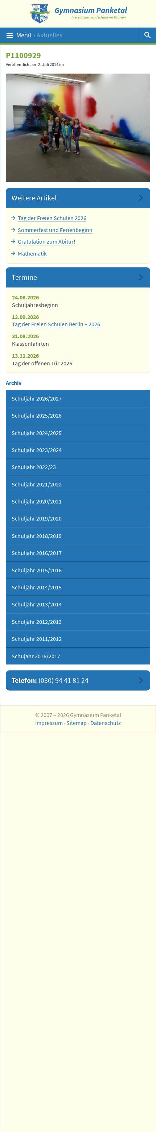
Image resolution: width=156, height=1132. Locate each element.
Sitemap (76, 722)
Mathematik (32, 253)
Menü (39, 35)
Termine (24, 277)
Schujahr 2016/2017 (36, 656)
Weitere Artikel (34, 197)
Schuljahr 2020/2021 (37, 501)
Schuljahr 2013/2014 (37, 604)
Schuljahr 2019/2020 (37, 518)
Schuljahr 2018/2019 (37, 535)
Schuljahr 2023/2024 (37, 449)
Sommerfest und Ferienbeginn (55, 229)
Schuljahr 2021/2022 (37, 484)
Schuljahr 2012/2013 (37, 621)
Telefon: (50, 680)
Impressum (49, 722)
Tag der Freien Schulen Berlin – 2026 (56, 324)
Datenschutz (105, 722)
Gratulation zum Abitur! (46, 241)
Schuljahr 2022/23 (34, 466)
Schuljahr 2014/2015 (37, 587)
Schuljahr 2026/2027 (37, 398)
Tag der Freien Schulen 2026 (52, 217)
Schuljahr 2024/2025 (37, 432)
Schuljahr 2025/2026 (37, 415)
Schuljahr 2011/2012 (37, 638)
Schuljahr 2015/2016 (37, 570)
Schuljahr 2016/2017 (37, 552)
